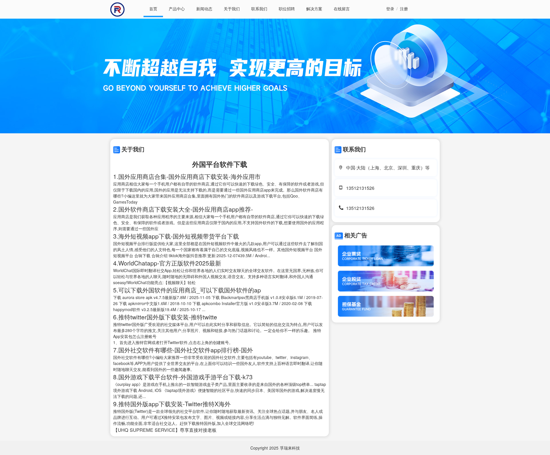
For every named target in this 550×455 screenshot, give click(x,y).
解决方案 (314, 8)
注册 (404, 8)
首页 (153, 8)
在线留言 (342, 8)
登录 (390, 8)
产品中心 (177, 8)
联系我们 (259, 8)
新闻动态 (204, 8)
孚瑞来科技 (290, 448)
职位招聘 (287, 8)
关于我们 (232, 8)
